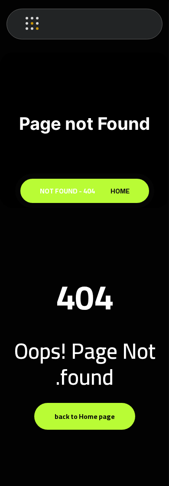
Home (119, 190)
